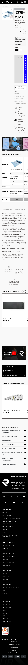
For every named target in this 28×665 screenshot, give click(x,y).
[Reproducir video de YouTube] (14, 353)
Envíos (4, 610)
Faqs (3, 615)
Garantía (5, 613)
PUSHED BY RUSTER (8, 562)
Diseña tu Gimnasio (8, 556)
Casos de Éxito (7, 551)
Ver (17, 199)
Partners (5, 579)
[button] (11, 10)
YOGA (22, 101)
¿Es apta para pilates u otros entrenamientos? (9, 459)
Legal (14, 650)
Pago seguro (6, 604)
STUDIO (18, 101)
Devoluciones (6, 607)
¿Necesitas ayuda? (24, 31)
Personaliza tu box (8, 553)
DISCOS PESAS (6, 515)
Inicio (4, 6)
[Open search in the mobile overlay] (17, 2)
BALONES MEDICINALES (9, 521)
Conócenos (5, 573)
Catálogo (5, 593)
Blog (3, 590)
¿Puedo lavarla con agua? (9, 448)
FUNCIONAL (21, 98)
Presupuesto (6, 565)
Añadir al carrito (25, 69)
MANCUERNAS (5, 512)
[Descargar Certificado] (5, 630)
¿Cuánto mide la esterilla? (9, 464)
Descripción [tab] (7, 209)
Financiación (6, 621)
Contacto (5, 618)
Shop (8, 6)
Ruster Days (6, 532)
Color (16, 47)
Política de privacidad (14, 644)
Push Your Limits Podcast (11, 587)
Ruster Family (6, 576)
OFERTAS (4, 529)
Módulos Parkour (7, 526)
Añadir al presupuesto (20, 87)
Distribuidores (7, 582)
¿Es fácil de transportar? (8, 444)
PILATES (16, 99)
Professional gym (8, 545)
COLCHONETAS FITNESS (19, 95)
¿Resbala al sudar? (7, 440)
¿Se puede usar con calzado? (10, 436)
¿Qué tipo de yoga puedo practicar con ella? (12, 453)
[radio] (16, 50)
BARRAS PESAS (6, 524)
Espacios (5, 559)
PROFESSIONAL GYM (16, 6)
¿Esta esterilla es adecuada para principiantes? (11, 431)
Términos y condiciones (14, 653)
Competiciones (6, 584)
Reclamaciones (6, 601)
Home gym (5, 548)
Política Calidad (14, 647)
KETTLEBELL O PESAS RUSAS (11, 518)
